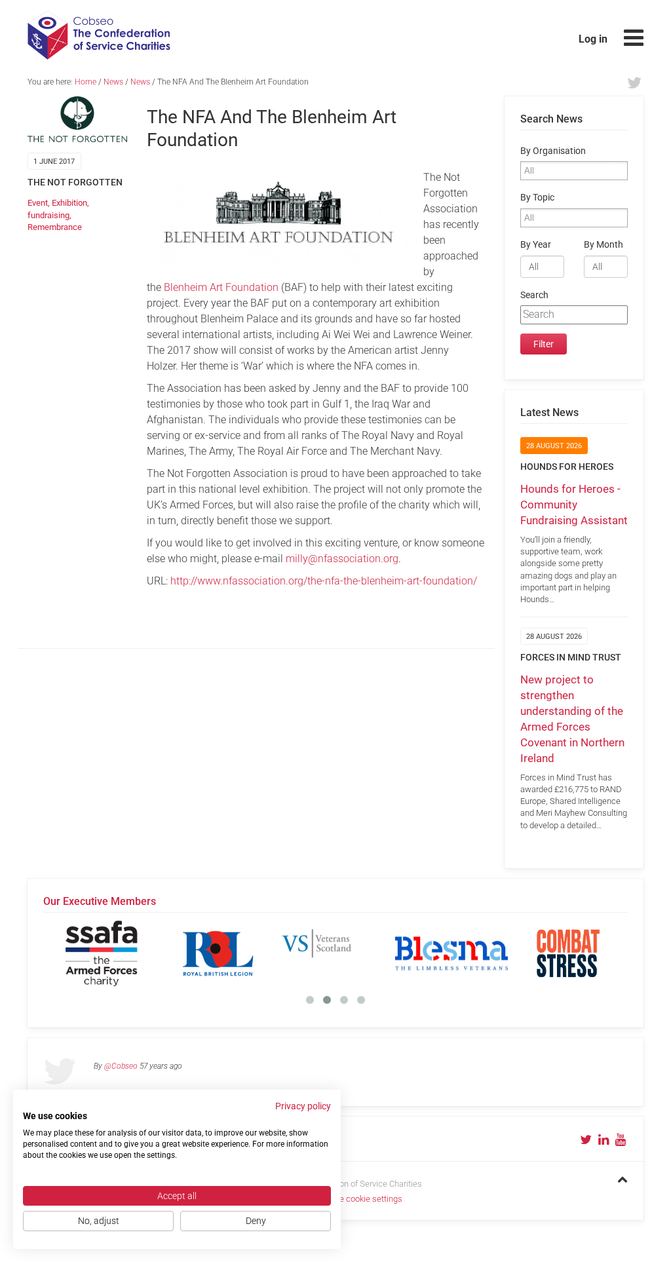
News (113, 81)
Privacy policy (303, 1106)
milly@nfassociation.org (342, 558)
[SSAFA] (101, 953)
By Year (535, 244)
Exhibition (69, 203)
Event (38, 203)
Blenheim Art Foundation (221, 287)
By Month (603, 244)
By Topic (537, 197)
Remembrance (55, 227)
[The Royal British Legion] (218, 953)
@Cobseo (121, 1066)
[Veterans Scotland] (334, 953)
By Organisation (553, 151)
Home (85, 81)
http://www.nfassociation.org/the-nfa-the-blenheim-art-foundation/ (323, 581)
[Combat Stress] (568, 953)
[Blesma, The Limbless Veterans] (451, 953)
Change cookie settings (359, 1199)
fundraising (48, 215)
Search (534, 295)
